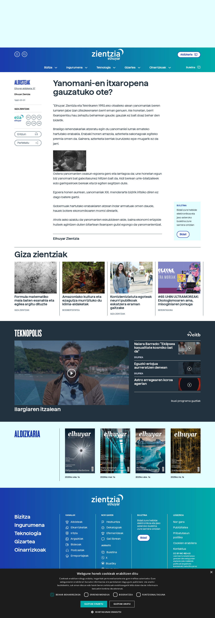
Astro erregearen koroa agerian (153, 382)
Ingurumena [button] (74, 67)
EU (28, 117)
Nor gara (178, 521)
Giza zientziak (21, 109)
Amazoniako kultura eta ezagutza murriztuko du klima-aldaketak (82, 300)
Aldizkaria (186, 54)
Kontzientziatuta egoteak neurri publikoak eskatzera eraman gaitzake (131, 302)
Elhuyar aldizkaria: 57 (24, 88)
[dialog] (107, 593)
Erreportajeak (79, 555)
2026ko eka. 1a (72, 477)
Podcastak (77, 550)
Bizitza (22, 517)
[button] (17, 54)
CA (34, 123)
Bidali (183, 234)
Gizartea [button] (130, 67)
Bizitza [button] (48, 67)
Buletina (191, 67)
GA (39, 123)
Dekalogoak (114, 527)
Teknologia (27, 533)
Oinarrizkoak (30, 550)
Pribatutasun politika (181, 535)
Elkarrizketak (78, 527)
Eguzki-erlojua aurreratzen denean (150, 365)
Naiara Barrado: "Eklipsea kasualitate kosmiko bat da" (154, 347)
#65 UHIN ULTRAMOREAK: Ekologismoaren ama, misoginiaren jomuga (178, 300)
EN (28, 123)
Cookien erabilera (185, 543)
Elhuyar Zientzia (22, 94)
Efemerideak (114, 533)
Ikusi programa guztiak (186, 401)
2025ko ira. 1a (177, 477)
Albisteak (22, 82)
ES (34, 117)
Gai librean (113, 538)
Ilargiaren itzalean (37, 409)
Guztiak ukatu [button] (122, 603)
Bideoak (75, 544)
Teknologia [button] (104, 67)
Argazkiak (76, 538)
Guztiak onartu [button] (93, 603)
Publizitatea (180, 527)
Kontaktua (179, 548)
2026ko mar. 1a (107, 477)
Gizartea (24, 541)
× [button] (211, 572)
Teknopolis (28, 333)
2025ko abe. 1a (143, 477)
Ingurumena (29, 525)
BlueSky (110, 563)
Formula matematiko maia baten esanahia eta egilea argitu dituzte (34, 300)
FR (39, 117)
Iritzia (74, 533)
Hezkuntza (113, 521)
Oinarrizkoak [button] (157, 67)
